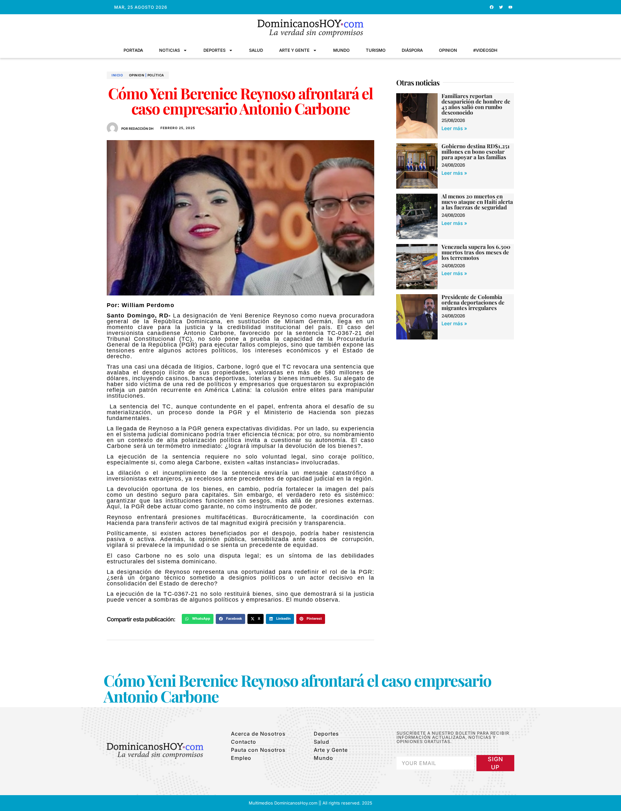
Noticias (169, 50)
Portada (133, 50)
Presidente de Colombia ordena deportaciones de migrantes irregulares (473, 302)
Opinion (448, 50)
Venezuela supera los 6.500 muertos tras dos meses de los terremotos (475, 252)
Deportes (214, 50)
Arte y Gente (294, 50)
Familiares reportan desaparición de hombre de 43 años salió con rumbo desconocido (475, 104)
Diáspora (412, 50)
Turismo (376, 50)
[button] (197, 619)
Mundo (341, 50)
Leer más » (454, 128)
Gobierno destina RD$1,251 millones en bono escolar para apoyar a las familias (475, 151)
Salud (256, 50)
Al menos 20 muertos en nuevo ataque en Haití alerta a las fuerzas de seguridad (477, 202)
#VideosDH (485, 50)
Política (155, 75)
